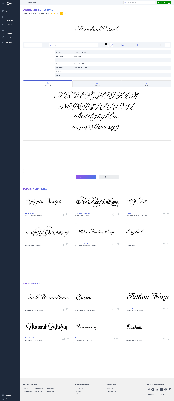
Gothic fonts (38, 391)
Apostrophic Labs (131, 215)
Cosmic (77, 308)
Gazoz (28, 245)
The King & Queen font (82, 213)
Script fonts (26, 393)
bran (78, 215)
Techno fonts (38, 393)
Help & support (111, 388)
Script (76, 52)
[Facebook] (152, 390)
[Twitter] (169, 390)
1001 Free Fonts (79, 388)
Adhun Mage (129, 308)
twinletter (129, 310)
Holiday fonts (50, 391)
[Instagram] (157, 390)
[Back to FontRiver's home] (8, 3)
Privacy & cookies (111, 391)
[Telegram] (148, 390)
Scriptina (128, 213)
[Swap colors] (111, 45)
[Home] (24, 3)
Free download (87, 177)
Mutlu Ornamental (30, 243)
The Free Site (78, 393)
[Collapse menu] (3, 3)
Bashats (128, 338)
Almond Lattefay (30, 338)
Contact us (109, 393)
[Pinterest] (165, 390)
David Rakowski (81, 245)
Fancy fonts (50, 388)
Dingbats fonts (39, 388)
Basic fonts (26, 388)
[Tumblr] (161, 390)
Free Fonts (78, 391)
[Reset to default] (161, 45)
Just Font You (35, 13)
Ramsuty (78, 338)
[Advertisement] (38, 63)
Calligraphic (83, 52)
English (128, 243)
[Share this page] (167, 45)
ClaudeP (28, 215)
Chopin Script (29, 213)
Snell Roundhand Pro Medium (34, 308)
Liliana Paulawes (81, 310)
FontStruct (28, 310)
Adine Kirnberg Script (82, 243)
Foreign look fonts (28, 391)
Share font (110, 177)
